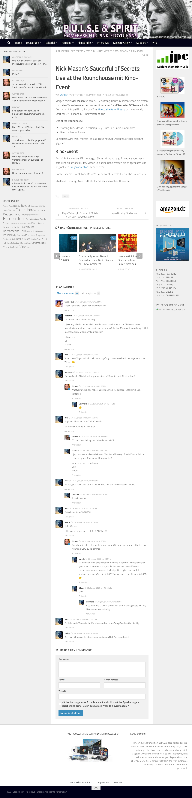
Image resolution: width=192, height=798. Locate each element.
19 (147, 54)
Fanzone (66, 43)
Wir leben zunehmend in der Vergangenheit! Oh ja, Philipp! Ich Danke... (27, 160)
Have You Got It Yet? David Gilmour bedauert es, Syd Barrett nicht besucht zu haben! (134, 260)
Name (61, 679)
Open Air (30, 231)
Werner (64, 94)
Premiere (30, 235)
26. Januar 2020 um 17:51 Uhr (86, 417)
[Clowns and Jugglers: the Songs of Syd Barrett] (172, 183)
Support (141, 43)
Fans (37, 219)
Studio (42, 243)
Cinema (65, 196)
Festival (6, 223)
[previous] (57, 256)
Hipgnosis (41, 223)
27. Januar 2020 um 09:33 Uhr (93, 386)
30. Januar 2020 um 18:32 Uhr (109, 601)
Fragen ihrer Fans (79, 167)
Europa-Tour (14, 218)
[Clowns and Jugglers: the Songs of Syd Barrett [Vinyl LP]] (172, 117)
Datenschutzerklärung (81, 782)
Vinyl (23, 246)
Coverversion (38, 210)
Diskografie (32, 43)
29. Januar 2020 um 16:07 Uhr (86, 522)
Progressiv (40, 235)
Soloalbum (15, 242)
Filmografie (84, 43)
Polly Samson (18, 235)
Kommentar (64, 659)
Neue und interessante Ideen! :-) (27, 173)
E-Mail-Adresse (111, 679)
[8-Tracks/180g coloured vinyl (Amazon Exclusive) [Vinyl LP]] (172, 147)
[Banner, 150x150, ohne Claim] (170, 309)
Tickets (16, 247)
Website (62, 690)
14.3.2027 (166, 281)
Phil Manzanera (39, 231)
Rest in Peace (23, 239)
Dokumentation (27, 214)
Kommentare (69, 293)
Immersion (8, 227)
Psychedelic (7, 239)
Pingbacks (92, 293)
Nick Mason (136, 51)
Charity (42, 206)
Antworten (69, 310)
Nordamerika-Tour (14, 230)
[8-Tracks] (172, 93)
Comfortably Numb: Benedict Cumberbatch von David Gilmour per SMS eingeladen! (96, 260)
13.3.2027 (164, 277)
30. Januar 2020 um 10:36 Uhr (93, 541)
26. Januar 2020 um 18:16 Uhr (95, 436)
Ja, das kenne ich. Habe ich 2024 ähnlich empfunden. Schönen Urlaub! (29, 85)
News (123, 51)
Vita (154, 43)
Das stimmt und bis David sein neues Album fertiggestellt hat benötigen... (29, 99)
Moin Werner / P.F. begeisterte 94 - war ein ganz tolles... (28, 128)
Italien (17, 227)
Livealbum (27, 226)
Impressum (103, 782)
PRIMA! (16, 74)
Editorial (50, 43)
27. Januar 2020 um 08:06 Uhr (95, 494)
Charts (5, 210)
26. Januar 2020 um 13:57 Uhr (87, 315)
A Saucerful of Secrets (70, 51)
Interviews (103, 43)
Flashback (13, 223)
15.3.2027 (164, 284)
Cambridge (34, 206)
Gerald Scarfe (21, 223)
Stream (35, 243)
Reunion (33, 239)
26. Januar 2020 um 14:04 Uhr (86, 354)
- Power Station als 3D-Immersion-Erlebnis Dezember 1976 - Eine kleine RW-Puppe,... (30, 186)
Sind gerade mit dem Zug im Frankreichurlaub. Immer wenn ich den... (28, 114)
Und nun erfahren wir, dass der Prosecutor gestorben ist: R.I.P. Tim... (29, 62)
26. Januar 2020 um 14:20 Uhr (88, 372)
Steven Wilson (25, 243)
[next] (139, 256)
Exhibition (30, 219)
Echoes (36, 214)
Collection (23, 210)
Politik (7, 235)
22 (75, 238)
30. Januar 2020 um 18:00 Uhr (99, 587)
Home (18, 43)
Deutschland (12, 214)
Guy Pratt (31, 223)
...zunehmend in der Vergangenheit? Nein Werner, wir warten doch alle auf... (29, 143)
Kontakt (118, 782)
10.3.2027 (166, 273)
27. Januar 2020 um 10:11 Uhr (102, 403)
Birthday (17, 206)
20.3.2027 (167, 295)
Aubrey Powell (8, 206)
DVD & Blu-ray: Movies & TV (102, 51)
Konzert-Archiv (121, 43)
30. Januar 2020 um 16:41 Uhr (86, 633)
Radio (14, 239)
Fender (43, 219)
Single (9, 243)
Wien (28, 247)
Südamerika (8, 247)
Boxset (25, 205)
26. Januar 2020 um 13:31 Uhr (89, 301)
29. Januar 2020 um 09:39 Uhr (84, 508)
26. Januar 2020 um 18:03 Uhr (86, 480)
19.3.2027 (164, 291)
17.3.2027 (166, 288)
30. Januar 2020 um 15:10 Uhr (85, 619)
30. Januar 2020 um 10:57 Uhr (100, 558)
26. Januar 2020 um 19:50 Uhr (95, 450)
